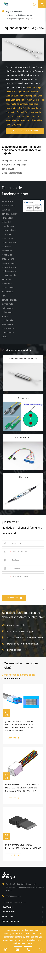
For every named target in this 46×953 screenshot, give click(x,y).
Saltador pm (23, 398)
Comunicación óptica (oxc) (20, 631)
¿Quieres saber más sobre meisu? (20, 665)
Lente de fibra (14, 650)
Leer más (12, 738)
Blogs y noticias (12, 678)
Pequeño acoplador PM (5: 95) (21, 19)
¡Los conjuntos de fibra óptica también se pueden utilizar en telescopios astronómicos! (20, 726)
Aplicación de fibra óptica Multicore (25, 637)
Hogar (8, 11)
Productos (18, 11)
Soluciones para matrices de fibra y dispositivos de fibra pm (22, 615)
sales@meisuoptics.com (16, 902)
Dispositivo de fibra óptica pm (20, 15)
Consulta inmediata (26, 131)
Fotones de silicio (16, 625)
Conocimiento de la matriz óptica (18, 675)
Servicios (7, 917)
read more (12, 598)
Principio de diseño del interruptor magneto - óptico (23, 846)
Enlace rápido (10, 921)
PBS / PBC (23, 477)
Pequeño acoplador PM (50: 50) (23, 359)
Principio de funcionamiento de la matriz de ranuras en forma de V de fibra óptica (21, 788)
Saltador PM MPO (23, 437)
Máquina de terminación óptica (22, 643)
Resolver (7, 907)
